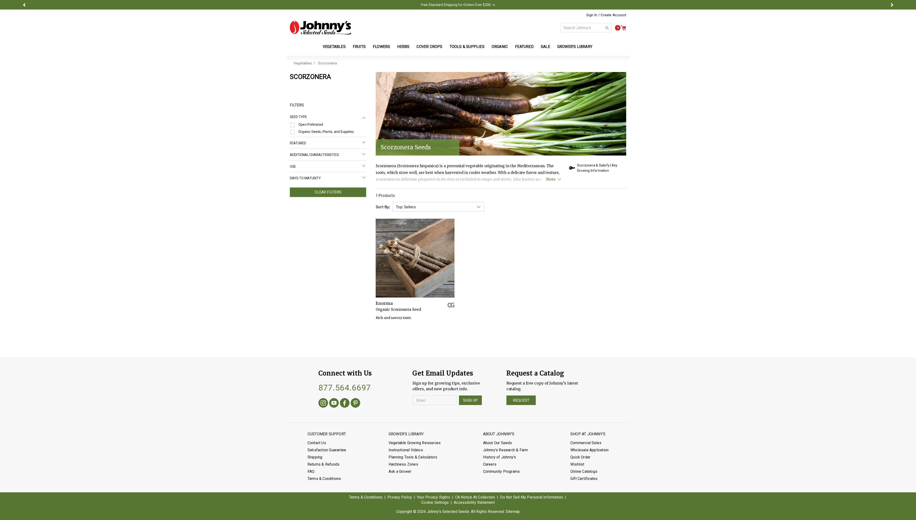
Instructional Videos (406, 450)
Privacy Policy (399, 497)
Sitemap (513, 511)
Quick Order (580, 457)
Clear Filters (328, 192)
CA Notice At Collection (475, 497)
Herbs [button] (403, 46)
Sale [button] (545, 46)
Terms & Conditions (324, 478)
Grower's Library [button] (575, 46)
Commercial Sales (585, 443)
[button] (24, 5)
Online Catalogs (583, 471)
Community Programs (501, 471)
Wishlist (577, 464)
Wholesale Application (589, 450)
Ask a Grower (400, 471)
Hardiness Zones (403, 464)
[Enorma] (415, 258)
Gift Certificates (584, 478)
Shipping (315, 457)
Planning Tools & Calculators (413, 457)
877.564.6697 (344, 387)
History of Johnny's (499, 457)
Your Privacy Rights (433, 497)
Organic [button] (500, 46)
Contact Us (316, 443)
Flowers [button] (381, 46)
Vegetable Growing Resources (415, 443)
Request (521, 400)
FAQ (311, 471)
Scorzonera (327, 63)
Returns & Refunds (323, 464)
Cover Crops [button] (429, 46)
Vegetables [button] (334, 46)
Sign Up (470, 400)
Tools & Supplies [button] (467, 46)
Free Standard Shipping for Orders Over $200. (456, 5)
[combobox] (586, 27)
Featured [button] (524, 46)
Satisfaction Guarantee (326, 450)
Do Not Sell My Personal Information (531, 497)
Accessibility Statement (474, 502)
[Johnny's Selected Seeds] (320, 28)
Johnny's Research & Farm (505, 450)
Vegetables (303, 63)
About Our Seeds (497, 443)
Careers (489, 464)
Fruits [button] (359, 46)
